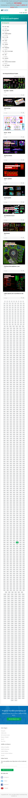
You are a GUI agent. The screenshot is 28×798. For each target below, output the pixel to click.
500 (14, 444)
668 (14, 494)
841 (7, 546)
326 (17, 392)
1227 (23, 671)
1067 (8, 617)
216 (23, 359)
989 (11, 590)
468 (23, 434)
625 (11, 482)
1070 (19, 617)
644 (4, 488)
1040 (19, 606)
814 (11, 538)
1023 (23, 600)
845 (20, 546)
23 (18, 305)
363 (23, 403)
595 (4, 473)
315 (4, 390)
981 (7, 588)
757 (7, 521)
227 (14, 363)
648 (17, 488)
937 (23, 573)
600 (20, 473)
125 (23, 332)
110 (20, 328)
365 (7, 405)
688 (11, 500)
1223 (8, 671)
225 (7, 363)
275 (11, 378)
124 (20, 332)
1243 (16, 677)
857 (14, 550)
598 (14, 473)
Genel (5, 40)
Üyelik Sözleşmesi (5, 749)
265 (23, 374)
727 (23, 511)
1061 (8, 615)
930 (23, 571)
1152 (12, 646)
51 (7, 313)
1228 (5, 673)
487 (17, 440)
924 (4, 571)
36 (9, 309)
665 (4, 494)
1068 (12, 617)
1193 (8, 660)
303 (11, 386)
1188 (12, 658)
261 (11, 374)
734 (23, 513)
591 (14, 471)
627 (17, 482)
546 (4, 459)
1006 (5, 596)
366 (11, 405)
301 (4, 386)
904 (7, 565)
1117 (16, 633)
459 (17, 432)
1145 (8, 644)
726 (20, 511)
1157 (8, 648)
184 (11, 351)
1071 (23, 617)
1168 (5, 652)
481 (20, 438)
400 (7, 415)
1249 (16, 679)
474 (20, 436)
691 (20, 500)
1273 (16, 687)
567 (4, 465)
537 (20, 455)
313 (20, 388)
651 (4, 490)
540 (7, 457)
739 (17, 515)
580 (23, 467)
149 (11, 340)
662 (17, 492)
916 (23, 567)
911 (7, 567)
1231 (16, 673)
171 (14, 347)
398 (23, 413)
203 (4, 357)
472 (14, 436)
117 (20, 330)
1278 (12, 689)
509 (20, 446)
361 (17, 403)
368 (17, 405)
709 (11, 507)
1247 (8, 679)
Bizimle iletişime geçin (14, 719)
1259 (8, 683)
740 (20, 515)
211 (7, 359)
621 (20, 480)
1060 (5, 615)
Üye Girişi (3, 741)
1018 (5, 600)
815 (14, 538)
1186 (5, 658)
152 (20, 340)
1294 (5, 696)
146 (23, 338)
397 (20, 413)
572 (20, 465)
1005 (23, 594)
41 (23, 309)
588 (4, 471)
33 (23, 307)
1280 (19, 689)
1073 (8, 619)
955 (14, 579)
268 (11, 376)
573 (23, 465)
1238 (19, 675)
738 (14, 515)
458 (14, 432)
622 (23, 480)
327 (20, 392)
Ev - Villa (6, 37)
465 (14, 434)
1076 (19, 619)
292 (20, 382)
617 (7, 480)
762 (23, 521)
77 (12, 320)
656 (20, 490)
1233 (23, 673)
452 (17, 430)
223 (23, 361)
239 (7, 367)
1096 (5, 627)
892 (14, 561)
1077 (23, 619)
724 (14, 511)
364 (4, 405)
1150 (5, 646)
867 (23, 552)
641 (17, 486)
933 (11, 573)
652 (7, 490)
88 (20, 322)
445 (17, 428)
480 (17, 438)
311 (14, 388)
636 (23, 484)
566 (23, 463)
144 (17, 338)
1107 (23, 629)
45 (12, 311)
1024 (5, 602)
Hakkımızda (3, 733)
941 (14, 575)
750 (7, 519)
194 (20, 353)
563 (14, 463)
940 (11, 575)
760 (17, 521)
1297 (16, 696)
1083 (23, 621)
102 (16, 326)
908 (20, 565)
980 (4, 588)
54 (15, 313)
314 (23, 388)
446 (20, 428)
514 (14, 448)
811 (23, 536)
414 (7, 419)
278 (20, 378)
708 (7, 507)
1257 (23, 681)
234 (14, 365)
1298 (19, 696)
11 (7, 303)
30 (15, 307)
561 (7, 463)
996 (12, 592)
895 (23, 561)
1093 (16, 625)
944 (23, 575)
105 (4, 328)
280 (4, 380)
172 (17, 347)
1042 (5, 608)
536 (17, 455)
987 (4, 590)
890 (7, 561)
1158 (12, 648)
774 (17, 525)
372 (7, 407)
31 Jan (5, 95)
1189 (16, 658)
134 (7, 336)
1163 (8, 650)
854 (4, 550)
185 (14, 351)
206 (14, 357)
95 (18, 324)
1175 (8, 654)
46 (15, 311)
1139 (8, 642)
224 (4, 363)
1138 (5, 642)
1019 (8, 600)
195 (23, 353)
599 (17, 473)
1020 (12, 600)
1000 (5, 594)
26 (4, 307)
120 (7, 332)
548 (11, 459)
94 (15, 324)
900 (17, 563)
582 (7, 469)
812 (4, 538)
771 (7, 525)
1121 (8, 635)
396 (17, 413)
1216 (5, 669)
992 (20, 590)
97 (23, 324)
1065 (23, 615)
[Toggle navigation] (26, 10)
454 (23, 430)
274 (7, 378)
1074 (12, 619)
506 (11, 446)
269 (14, 376)
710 (14, 507)
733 (20, 513)
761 (20, 521)
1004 (19, 594)
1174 (5, 654)
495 (20, 442)
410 (17, 417)
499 (11, 444)
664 (23, 492)
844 (17, 546)
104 (23, 326)
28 (9, 307)
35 (7, 309)
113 (7, 330)
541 (11, 457)
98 (4, 326)
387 (11, 411)
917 (4, 569)
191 (11, 353)
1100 (19, 627)
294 (4, 384)
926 (11, 571)
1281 (23, 689)
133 (4, 336)
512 (7, 448)
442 (7, 428)
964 (20, 581)
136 (14, 336)
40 (20, 309)
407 (7, 417)
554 (7, 461)
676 (17, 496)
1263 (23, 683)
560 (4, 463)
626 (14, 482)
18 (4, 305)
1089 (23, 623)
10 (4, 303)
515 (17, 448)
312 (17, 388)
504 (4, 446)
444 (14, 428)
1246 (5, 679)
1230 (12, 673)
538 (23, 455)
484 (7, 440)
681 (11, 498)
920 (14, 569)
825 (23, 540)
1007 (8, 596)
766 (14, 523)
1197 (23, 660)
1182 (12, 656)
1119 (23, 633)
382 (17, 409)
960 (7, 581)
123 (17, 332)
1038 (12, 606)
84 (9, 322)
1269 (23, 685)
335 (23, 394)
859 (20, 550)
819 (4, 540)
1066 (5, 617)
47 (18, 311)
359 (11, 403)
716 (11, 509)
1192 (5, 660)
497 (4, 444)
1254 (12, 681)
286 (23, 380)
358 (7, 403)
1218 (12, 669)
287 (4, 382)
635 (20, 484)
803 (20, 534)
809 (17, 536)
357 (4, 403)
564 (17, 463)
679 (4, 498)
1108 (5, 631)
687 (7, 500)
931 (4, 573)
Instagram (6, 777)
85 (12, 322)
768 (20, 523)
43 (7, 311)
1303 (16, 698)
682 (14, 498)
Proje (7, 17)
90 (4, 324)
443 (11, 428)
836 (14, 544)
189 (4, 353)
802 (17, 534)
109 (17, 328)
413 (4, 419)
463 (7, 434)
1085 (8, 623)
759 (14, 521)
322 (4, 392)
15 (18, 303)
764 (7, 523)
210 (4, 359)
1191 (23, 658)
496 (23, 442)
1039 (16, 606)
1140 (12, 642)
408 (11, 417)
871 (14, 554)
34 (4, 309)
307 (23, 386)
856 (11, 550)
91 (7, 324)
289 (11, 382)
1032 (12, 604)
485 (11, 440)
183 (7, 351)
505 (7, 446)
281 (7, 380)
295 (7, 384)
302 (7, 386)
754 (20, 519)
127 (7, 334)
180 (20, 349)
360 (14, 403)
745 (14, 517)
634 (17, 484)
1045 (16, 608)
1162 (5, 650)
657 (23, 490)
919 (11, 569)
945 (4, 577)
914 (17, 567)
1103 (8, 629)
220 (14, 361)
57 (23, 313)
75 (7, 320)
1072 (5, 619)
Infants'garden (7, 197)
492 (11, 442)
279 (23, 378)
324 (11, 392)
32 (20, 307)
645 (7, 488)
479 (14, 438)
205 (11, 357)
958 (23, 579)
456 (7, 432)
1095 (23, 625)
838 (20, 544)
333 (17, 394)
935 (17, 573)
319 (17, 390)
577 (14, 467)
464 (11, 434)
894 (20, 561)
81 (23, 320)
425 (20, 421)
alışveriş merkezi (8, 155)
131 (20, 334)
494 (17, 442)
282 (11, 380)
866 (20, 552)
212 (11, 359)
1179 (23, 654)
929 (20, 571)
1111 (16, 631)
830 (17, 542)
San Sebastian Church (9, 215)
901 (20, 563)
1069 (16, 617)
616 (4, 480)
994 (6, 592)
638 (7, 486)
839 (23, 544)
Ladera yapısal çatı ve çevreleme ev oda (13, 293)
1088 (19, 623)
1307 (16, 700)
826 (4, 542)
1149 (23, 644)
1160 (19, 648)
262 (14, 374)
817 (20, 538)
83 (7, 322)
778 (7, 527)
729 (7, 513)
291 (17, 382)
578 (17, 467)
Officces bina (7, 108)
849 (11, 548)
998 (18, 592)
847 (4, 548)
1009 (16, 596)
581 (4, 469)
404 (20, 415)
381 (14, 409)
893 (17, 561)
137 (17, 336)
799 (7, 534)
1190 (19, 658)
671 (23, 494)
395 (14, 413)
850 (14, 548)
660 (11, 492)
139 (23, 336)
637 (4, 486)
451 (14, 430)
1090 (5, 625)
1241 (8, 677)
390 (20, 411)
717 (14, 509)
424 (17, 421)
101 (13, 326)
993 (23, 590)
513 (11, 448)
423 (14, 421)
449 (7, 430)
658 (4, 492)
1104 (12, 629)
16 (20, 303)
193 (17, 353)
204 (7, 357)
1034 (19, 604)
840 (4, 546)
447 (23, 428)
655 (17, 490)
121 (11, 332)
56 (20, 313)
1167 (23, 650)
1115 (8, 633)
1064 (19, 615)
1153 (16, 646)
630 (4, 484)
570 (14, 465)
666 (7, 494)
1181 (8, 656)
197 (7, 355)
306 (20, 386)
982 (11, 588)
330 (7, 394)
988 (7, 590)
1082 (19, 621)
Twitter (5, 781)
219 (11, 361)
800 (11, 534)
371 (4, 407)
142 (11, 338)
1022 (19, 600)
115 (14, 330)
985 (20, 588)
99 (7, 326)
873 (20, 554)
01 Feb (5, 137)
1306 (12, 700)
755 (23, 519)
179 (17, 349)
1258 (5, 683)
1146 (12, 644)
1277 (8, 689)
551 (20, 459)
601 (23, 473)
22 (15, 305)
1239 (23, 675)
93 (12, 324)
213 (14, 359)
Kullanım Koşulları (5, 747)
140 (4, 338)
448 (4, 430)
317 (11, 390)
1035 (23, 604)
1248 (12, 679)
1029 (23, 602)
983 (14, 588)
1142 (19, 642)
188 (23, 351)
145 (20, 338)
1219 (16, 669)
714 (4, 509)
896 (4, 563)
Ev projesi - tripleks (8, 90)
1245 (23, 677)
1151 (8, 646)
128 (11, 334)
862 (7, 552)
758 (11, 521)
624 (7, 482)
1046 (19, 608)
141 (7, 338)
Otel (5, 54)
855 (7, 550)
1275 (23, 687)
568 (7, 465)
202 (23, 355)
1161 (23, 648)
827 (7, 542)
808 (14, 536)
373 (11, 407)
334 (20, 394)
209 (23, 357)
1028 (19, 602)
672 (4, 496)
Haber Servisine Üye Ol (7, 769)
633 (14, 484)
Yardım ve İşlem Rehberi (6, 753)
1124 (19, 635)
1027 (16, 602)
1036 (5, 606)
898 (11, 563)
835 (11, 544)
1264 (5, 685)
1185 (23, 656)
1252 (5, 681)
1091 (8, 625)
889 (4, 561)
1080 (12, 621)
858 (17, 550)
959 (4, 581)
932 (7, 573)
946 (7, 577)
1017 (23, 598)
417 (17, 419)
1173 (23, 652)
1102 (5, 629)
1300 (5, 698)
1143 (23, 642)
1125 (23, 635)
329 (4, 394)
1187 (8, 658)
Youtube (6, 788)
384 (23, 409)
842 (11, 546)
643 (23, 486)
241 (14, 367)
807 (11, 536)
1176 (12, 654)
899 (14, 563)
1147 (16, 644)
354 (17, 401)
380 (11, 409)
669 (17, 494)
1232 (19, 673)
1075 (16, 619)
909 (23, 565)
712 (20, 507)
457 (11, 432)
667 (11, 494)
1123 (16, 635)
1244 (19, 677)
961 (11, 581)
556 (14, 461)
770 (4, 525)
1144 (5, 644)
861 (4, 552)
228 (17, 363)
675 (14, 496)
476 (4, 438)
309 (7, 388)
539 (4, 457)
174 (23, 347)
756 (4, 521)
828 (11, 542)
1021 (16, 600)
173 (20, 347)
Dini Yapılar (6, 30)
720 (23, 509)
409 (14, 417)
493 (14, 442)
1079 (8, 621)
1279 (16, 689)
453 (20, 430)
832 (23, 542)
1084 (5, 623)
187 (20, 351)
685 (23, 498)
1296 (12, 696)
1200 (12, 662)
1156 (5, 648)
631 (7, 484)
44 (9, 311)
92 (9, 324)
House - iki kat (7, 132)
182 (4, 351)
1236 (12, 675)
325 (14, 392)
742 (4, 517)
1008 (12, 596)
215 (20, 359)
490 (4, 442)
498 (7, 444)
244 (23, 367)
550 (17, 459)
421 (7, 421)
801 (14, 534)
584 (14, 469)
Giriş (21, 12)
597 (11, 473)
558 (20, 461)
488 (20, 440)
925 (7, 571)
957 (20, 579)
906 (14, 565)
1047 (23, 608)
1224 (12, 671)
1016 (19, 598)
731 (14, 513)
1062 (12, 615)
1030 (5, 604)
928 (17, 571)
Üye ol (25, 12)
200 (17, 355)
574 (4, 467)
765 (11, 523)
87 (18, 322)
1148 (19, 644)
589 (7, 471)
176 (7, 349)
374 (14, 407)
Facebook (6, 784)
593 (20, 471)
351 (7, 401)
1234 (5, 675)
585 (17, 469)
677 (20, 496)
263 (17, 374)
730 (11, 513)
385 (4, 411)
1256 (19, 681)
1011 (23, 596)
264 (20, 374)
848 (7, 548)
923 (23, 569)
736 (7, 515)
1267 (16, 685)
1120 (5, 635)
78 (15, 320)
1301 (8, 698)
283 (14, 380)
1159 (16, 648)
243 (20, 367)
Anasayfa (3, 17)
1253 (8, 681)
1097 (8, 627)
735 (4, 515)
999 (22, 592)
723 (11, 511)
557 (17, 461)
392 (4, 413)
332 (14, 394)
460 (20, 432)
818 (23, 538)
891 (11, 561)
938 (4, 575)
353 (14, 401)
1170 (12, 652)
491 (7, 442)
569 (11, 465)
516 (20, 448)
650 (23, 488)
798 (4, 534)
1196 (19, 660)
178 (14, 349)
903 (4, 565)
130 (17, 334)
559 (23, 461)
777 (4, 527)
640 (14, 486)
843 (14, 546)
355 (20, 401)
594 (23, 471)
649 (20, 488)
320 (20, 390)
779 (11, 527)
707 (4, 507)
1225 (16, 671)
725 (17, 511)
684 (20, 498)
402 (14, 415)
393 (7, 413)
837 (17, 544)
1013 (8, 598)
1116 (12, 633)
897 (7, 563)
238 (4, 367)
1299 (23, 696)
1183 (16, 656)
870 (11, 554)
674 (11, 496)
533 (7, 455)
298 (17, 384)
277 (17, 378)
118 (23, 330)
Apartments (7, 233)
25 (23, 305)
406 (4, 417)
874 (23, 554)
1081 (16, 621)
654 (14, 490)
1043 (8, 608)
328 (23, 392)
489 (23, 440)
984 (17, 588)
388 (14, 411)
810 (20, 536)
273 (4, 378)
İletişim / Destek (4, 737)
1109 (8, 631)
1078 (5, 621)
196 (4, 355)
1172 (19, 652)
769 (23, 523)
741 (23, 515)
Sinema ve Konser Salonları (9, 61)
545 (23, 457)
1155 (23, 646)
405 (23, 415)
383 (20, 409)
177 (11, 349)
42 (4, 311)
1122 (12, 635)
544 (20, 457)
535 (14, 455)
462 (4, 434)
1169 (8, 652)
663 (20, 492)
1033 (16, 604)
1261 (16, 683)
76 (9, 320)
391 (23, 411)
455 (4, 432)
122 (14, 332)
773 (14, 525)
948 (14, 577)
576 (11, 467)
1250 (19, 679)
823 (17, 540)
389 (17, 411)
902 (23, 563)
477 (7, 438)
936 (20, 573)
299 (20, 384)
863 (11, 552)
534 (11, 455)
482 (23, 438)
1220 (19, 669)
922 (20, 569)
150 (14, 340)
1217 (8, 669)
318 (14, 390)
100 (10, 326)
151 (17, 340)
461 (23, 432)
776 (23, 525)
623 (4, 482)
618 (11, 480)
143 (14, 338)
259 (4, 374)
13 (12, 303)
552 (23, 459)
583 (11, 469)
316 (7, 390)
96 (20, 324)
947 (11, 577)
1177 (16, 654)
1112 (19, 631)
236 (20, 365)
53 (12, 313)
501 (17, 444)
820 (7, 540)
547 (7, 459)
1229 (8, 673)
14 (15, 303)
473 (17, 436)
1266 (12, 685)
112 (4, 330)
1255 (16, 681)
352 (11, 401)
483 (4, 440)
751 (11, 519)
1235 (8, 675)
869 (7, 554)
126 (4, 334)
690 (17, 500)
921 (17, 569)
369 (20, 405)
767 (17, 523)
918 (7, 569)
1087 (16, 623)
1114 (5, 633)
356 (23, 401)
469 (4, 436)
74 (4, 320)
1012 (5, 598)
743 (7, 517)
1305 (23, 698)
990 (14, 590)
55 (18, 313)
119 (4, 332)
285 (20, 380)
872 (17, 554)
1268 (19, 685)
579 (20, 467)
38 (15, 309)
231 (4, 365)
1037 (8, 606)
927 (14, 571)
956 (17, 579)
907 (17, 565)
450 (11, 430)
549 (14, 459)
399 (4, 415)
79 (18, 320)
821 (11, 540)
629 (23, 482)
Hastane (6, 44)
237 (23, 365)
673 (7, 496)
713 (23, 507)
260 (7, 374)
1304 (19, 698)
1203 (23, 662)
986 (23, 588)
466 (17, 434)
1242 (12, 677)
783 (23, 527)
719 (20, 509)
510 (23, 446)
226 (11, 363)
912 (11, 567)
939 (7, 575)
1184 (19, 656)
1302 (12, 698)
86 (15, 322)
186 (17, 351)
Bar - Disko (6, 26)
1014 (12, 598)
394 (11, 413)
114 (11, 330)
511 (4, 448)
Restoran (6, 58)
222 (20, 361)
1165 (16, 650)
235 (17, 365)
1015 (16, 598)
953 (7, 579)
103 (20, 326)
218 (7, 361)
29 (12, 307)
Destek (2, 755)
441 (4, 428)
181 (23, 349)
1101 (23, 627)
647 (14, 488)
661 (14, 492)
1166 (19, 650)
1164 (12, 650)
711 (17, 507)
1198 (5, 662)
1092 (12, 625)
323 (7, 392)
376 (20, 407)
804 (23, 534)
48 (20, 311)
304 (14, 386)
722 (7, 511)
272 (23, 376)
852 (20, 548)
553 (4, 461)
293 (23, 382)
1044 (12, 608)
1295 (8, 696)
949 (17, 577)
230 (23, 363)
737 (11, 515)
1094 (19, 625)
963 (17, 581)
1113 (23, 631)
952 (4, 579)
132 (23, 334)
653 (11, 490)
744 (11, 517)
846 (23, 546)
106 (7, 328)
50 (4, 313)
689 (14, 500)
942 (17, 575)
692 (23, 500)
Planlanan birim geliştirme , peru (12, 266)
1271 (8, 687)
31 (18, 307)
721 (4, 511)
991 (17, 590)
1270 (5, 687)
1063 (16, 615)
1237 (16, 675)
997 (15, 592)
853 (23, 548)
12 (9, 303)
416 (14, 419)
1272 (12, 687)
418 (20, 419)
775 (20, 525)
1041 (23, 606)
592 (17, 471)
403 (17, 415)
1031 (8, 604)
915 (20, 567)
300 (23, 384)
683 (17, 498)
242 (17, 367)
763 (4, 523)
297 (14, 384)
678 (23, 496)
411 (20, 417)
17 (23, 303)
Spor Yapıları (7, 65)
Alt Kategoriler (5, 22)
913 (14, 567)
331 (11, 394)
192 (14, 353)
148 (7, 340)
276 (14, 378)
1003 (16, 594)
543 (17, 457)
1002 (12, 594)
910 (4, 567)
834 (7, 544)
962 (14, 581)
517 (23, 448)
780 (14, 527)
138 (20, 336)
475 (23, 436)
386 (7, 411)
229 (20, 363)
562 (11, 463)
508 (17, 446)
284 (17, 380)
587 (23, 469)
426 (23, 421)
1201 (16, 662)
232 (7, 365)
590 (11, 471)
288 (7, 382)
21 (12, 305)
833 (4, 544)
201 (20, 355)
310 (11, 388)
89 (23, 322)
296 (11, 384)
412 (23, 417)
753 (17, 519)
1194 (12, 660)
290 (14, 382)
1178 (19, 654)
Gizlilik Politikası (4, 751)
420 (4, 421)
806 (7, 536)
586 (20, 469)
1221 (23, 669)
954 (11, 579)
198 (11, 355)
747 (20, 517)
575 (7, 467)
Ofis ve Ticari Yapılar (8, 51)
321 (23, 390)
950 (20, 577)
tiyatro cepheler (8, 178)
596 (7, 473)
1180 (5, 656)
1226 (19, 671)
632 (11, 484)
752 (14, 519)
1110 (12, 631)
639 (11, 486)
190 (7, 353)
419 (23, 419)
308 (4, 388)
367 (14, 405)
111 (23, 328)
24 (20, 305)
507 (14, 446)
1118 (19, 633)
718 (17, 509)
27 (7, 307)
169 (7, 347)
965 (23, 581)
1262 (19, 683)
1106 (19, 629)
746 (17, 517)
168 (4, 347)
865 (17, 552)
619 (14, 480)
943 (20, 575)
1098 (12, 627)
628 (20, 482)
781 (17, 527)
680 (7, 498)
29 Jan (5, 237)
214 (17, 359)
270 (17, 376)
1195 (16, 660)
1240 (5, 677)
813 (7, 538)
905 (11, 565)
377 (23, 407)
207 (17, 357)
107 (11, 328)
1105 (16, 629)
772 (11, 525)
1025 (8, 602)
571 (17, 465)
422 (11, 421)
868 (4, 554)
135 (11, 336)
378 (4, 409)
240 (11, 367)
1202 (19, 662)
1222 (5, 671)
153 (23, 340)
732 (17, 513)
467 (20, 434)
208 (20, 357)
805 (4, 536)
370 (23, 405)
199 (14, 355)
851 (17, 548)
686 (4, 500)
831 (20, 542)
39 (18, 309)
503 (23, 444)
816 (17, 538)
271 (20, 376)
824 (20, 540)
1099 (16, 627)
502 (20, 444)
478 (11, 438)
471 (11, 436)
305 (17, 386)
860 (23, 550)
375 (17, 407)
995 (9, 592)
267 (7, 376)
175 (4, 349)
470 (7, 436)
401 (11, 415)
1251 (23, 679)
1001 (8, 594)
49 (23, 311)
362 (20, 403)
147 (4, 340)
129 (14, 334)
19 (7, 305)
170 (11, 347)
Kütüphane (6, 47)
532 (4, 455)
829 (14, 542)
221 (17, 361)
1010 (19, 596)
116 (17, 330)
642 (20, 486)
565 (20, 463)
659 (7, 492)
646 (11, 488)
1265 (8, 685)
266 (4, 376)
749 (4, 519)
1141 (16, 642)
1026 (12, 602)
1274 (19, 687)
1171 (16, 652)
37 (12, 309)
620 (17, 480)
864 (14, 552)
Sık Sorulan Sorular (5, 735)
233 (11, 365)
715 (7, 509)
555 (11, 461)
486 (14, 440)
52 (9, 313)
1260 (12, 683)
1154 (19, 646)
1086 (12, 623)
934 (14, 573)
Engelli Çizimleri (7, 33)
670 (20, 494)
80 (20, 320)
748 (23, 517)
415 (11, 419)
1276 (5, 689)
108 (14, 328)
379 (7, 409)
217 (4, 361)
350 (4, 401)
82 (4, 322)
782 (20, 527)
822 (14, 540)
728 (4, 513)
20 (9, 305)
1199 (8, 662)
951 (23, 577)
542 (14, 457)
